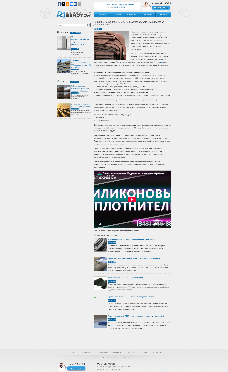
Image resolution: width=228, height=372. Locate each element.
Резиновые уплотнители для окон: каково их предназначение (134, 258)
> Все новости (75, 33)
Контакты (163, 14)
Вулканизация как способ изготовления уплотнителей (131, 297)
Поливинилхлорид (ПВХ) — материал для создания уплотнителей (136, 316)
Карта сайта (158, 352)
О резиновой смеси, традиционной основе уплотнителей (132, 239)
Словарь (144, 352)
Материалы (148, 14)
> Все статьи (74, 82)
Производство (132, 14)
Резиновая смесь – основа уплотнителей (125, 277)
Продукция (117, 14)
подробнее (159, 62)
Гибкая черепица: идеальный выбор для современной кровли (80, 88)
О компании (101, 14)
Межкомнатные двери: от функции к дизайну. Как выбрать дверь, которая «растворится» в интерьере (81, 42)
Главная (74, 352)
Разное (127, 358)
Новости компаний (110, 358)
